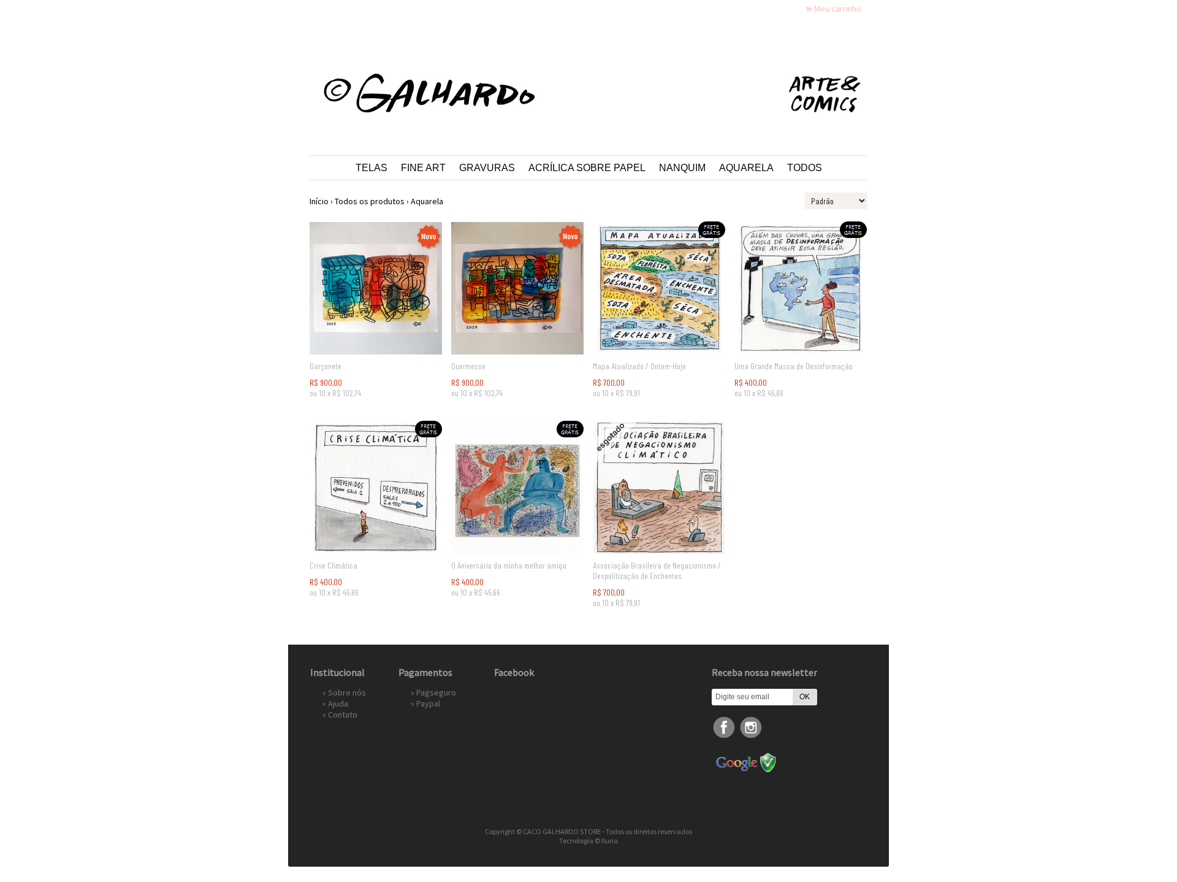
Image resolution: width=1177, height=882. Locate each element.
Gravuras (487, 168)
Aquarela (746, 168)
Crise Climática (333, 565)
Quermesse (468, 366)
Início (319, 201)
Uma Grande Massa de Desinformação (793, 366)
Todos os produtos (370, 201)
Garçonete (325, 366)
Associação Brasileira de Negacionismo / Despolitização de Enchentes (657, 570)
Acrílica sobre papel (587, 168)
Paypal (428, 703)
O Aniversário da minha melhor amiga (508, 565)
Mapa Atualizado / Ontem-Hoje (639, 366)
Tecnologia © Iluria (588, 840)
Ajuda (338, 703)
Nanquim (682, 168)
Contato (342, 714)
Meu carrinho (837, 8)
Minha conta (759, 8)
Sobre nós (347, 692)
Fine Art (423, 168)
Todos (804, 168)
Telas (371, 168)
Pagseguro (436, 692)
